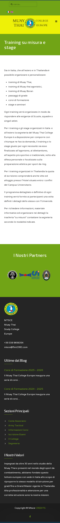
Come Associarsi (17, 420)
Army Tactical (15, 425)
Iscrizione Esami (17, 434)
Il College (13, 438)
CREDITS (40, 507)
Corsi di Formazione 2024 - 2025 (23, 388)
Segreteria (14, 443)
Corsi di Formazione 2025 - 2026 (23, 370)
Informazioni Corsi (18, 429)
